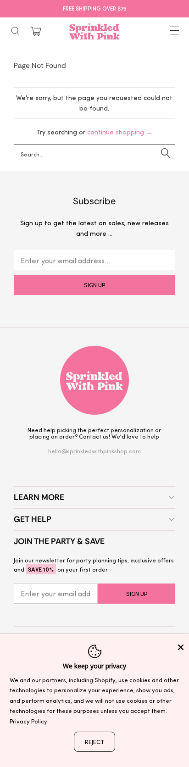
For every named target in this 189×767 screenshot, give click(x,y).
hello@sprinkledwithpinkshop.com (94, 451)
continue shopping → (119, 132)
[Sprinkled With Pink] (94, 31)
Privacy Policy (28, 721)
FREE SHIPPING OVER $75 (95, 8)
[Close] (180, 647)
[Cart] (35, 31)
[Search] (15, 31)
